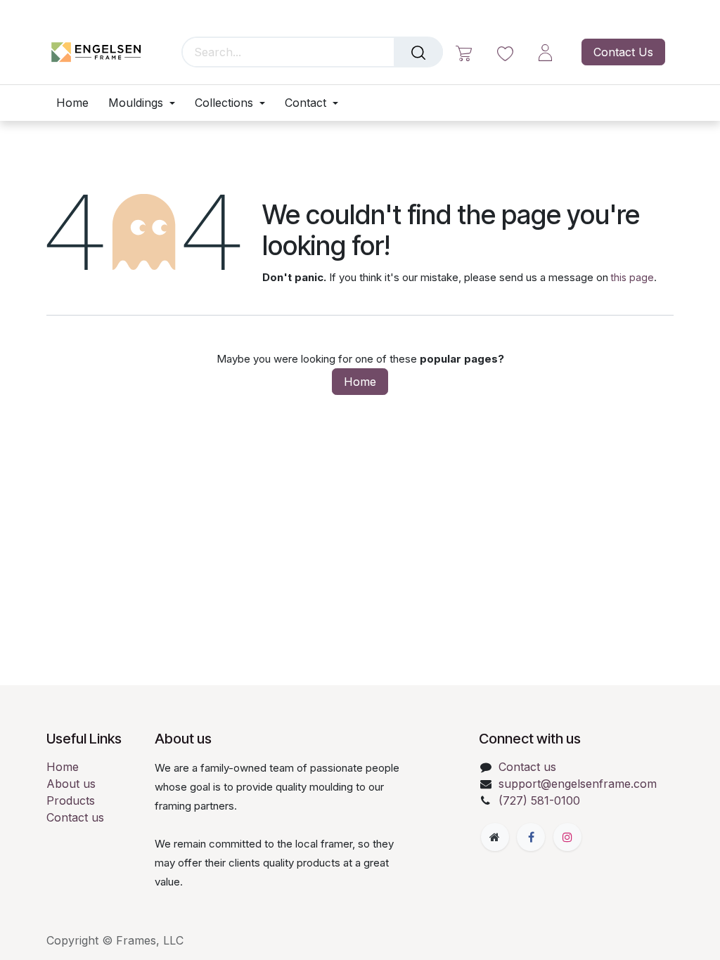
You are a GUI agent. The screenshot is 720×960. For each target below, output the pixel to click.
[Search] (418, 52)
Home (360, 382)
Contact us (75, 817)
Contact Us (623, 52)
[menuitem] (77, 103)
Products (70, 800)
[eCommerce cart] (464, 52)
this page (632, 277)
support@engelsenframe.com (578, 784)
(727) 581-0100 (539, 800)
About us (71, 784)
